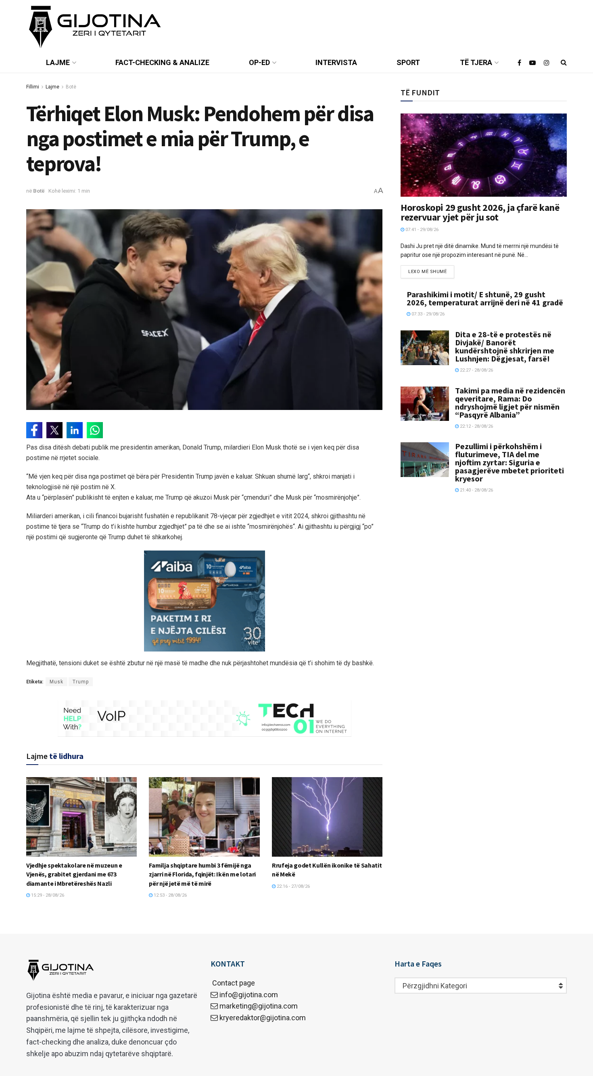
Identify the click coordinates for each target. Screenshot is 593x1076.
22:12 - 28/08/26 (476, 426)
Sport (408, 62)
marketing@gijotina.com (258, 1006)
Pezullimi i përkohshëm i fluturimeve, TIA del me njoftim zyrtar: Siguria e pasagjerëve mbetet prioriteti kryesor (509, 462)
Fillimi (32, 87)
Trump (81, 682)
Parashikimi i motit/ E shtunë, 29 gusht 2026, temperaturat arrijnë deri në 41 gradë (485, 298)
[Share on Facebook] (34, 430)
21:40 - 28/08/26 (476, 490)
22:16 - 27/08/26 (293, 886)
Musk (56, 682)
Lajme (58, 62)
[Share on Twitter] (54, 430)
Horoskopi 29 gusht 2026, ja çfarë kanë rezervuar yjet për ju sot (480, 212)
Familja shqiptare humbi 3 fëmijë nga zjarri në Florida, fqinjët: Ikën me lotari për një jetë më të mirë (202, 874)
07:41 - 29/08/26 (421, 229)
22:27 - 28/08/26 (476, 370)
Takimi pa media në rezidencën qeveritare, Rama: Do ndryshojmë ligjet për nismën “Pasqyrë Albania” (510, 402)
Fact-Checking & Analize (162, 62)
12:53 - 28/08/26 (169, 895)
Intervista (336, 62)
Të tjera (476, 62)
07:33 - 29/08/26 (427, 314)
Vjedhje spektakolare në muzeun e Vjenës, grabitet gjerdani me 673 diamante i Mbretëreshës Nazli (74, 874)
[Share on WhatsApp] (95, 430)
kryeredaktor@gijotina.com (262, 1017)
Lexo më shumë (427, 271)
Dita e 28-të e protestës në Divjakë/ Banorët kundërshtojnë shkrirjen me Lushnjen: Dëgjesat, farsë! (504, 346)
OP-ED (259, 62)
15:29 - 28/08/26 (47, 895)
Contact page (233, 983)
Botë (71, 87)
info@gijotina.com (248, 994)
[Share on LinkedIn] (75, 430)
